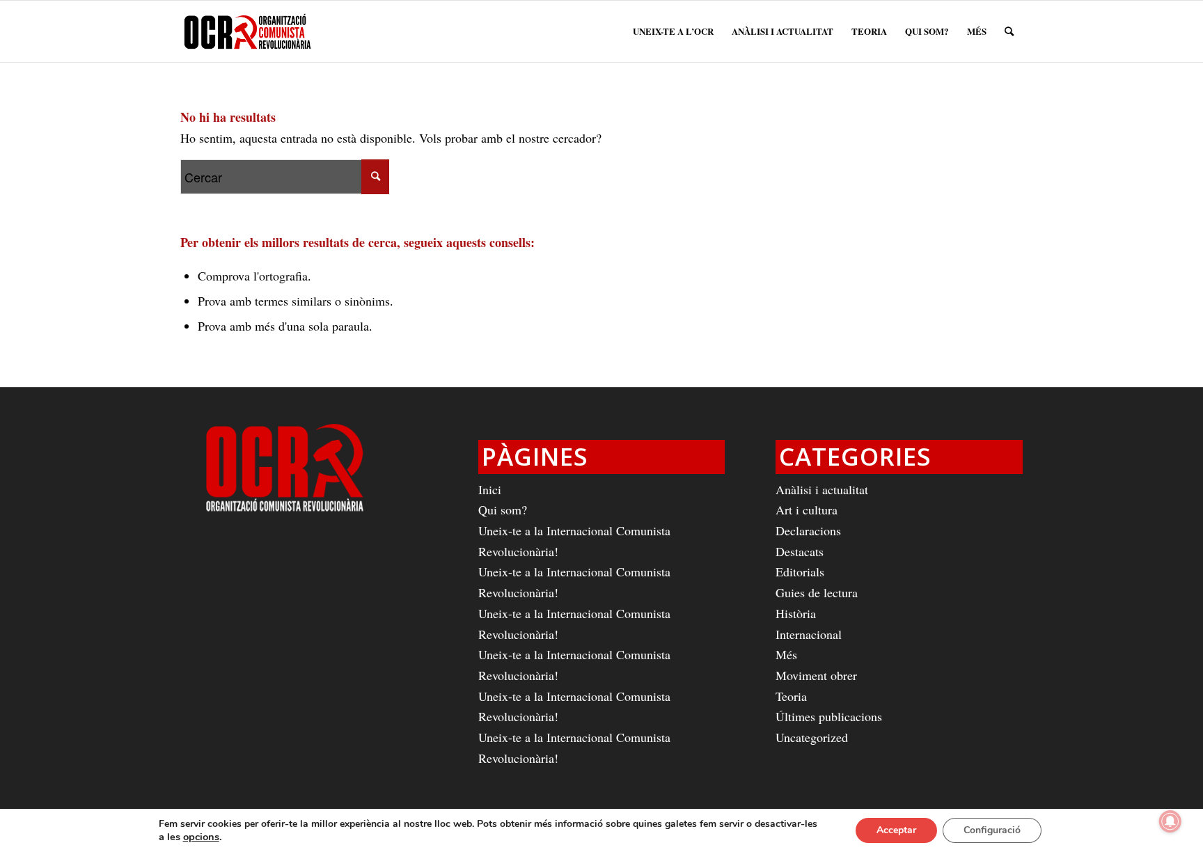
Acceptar (896, 830)
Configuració (992, 830)
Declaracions (808, 530)
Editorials (800, 571)
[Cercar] (1009, 31)
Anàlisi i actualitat (822, 489)
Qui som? (502, 509)
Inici (489, 489)
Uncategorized (812, 737)
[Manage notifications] (1170, 821)
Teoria (791, 696)
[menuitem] (673, 31)
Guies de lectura (817, 592)
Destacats (800, 551)
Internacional (809, 634)
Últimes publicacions (829, 716)
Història (796, 613)
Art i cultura (807, 509)
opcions (201, 836)
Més (786, 654)
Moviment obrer (816, 675)
